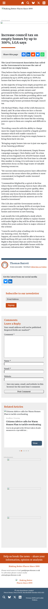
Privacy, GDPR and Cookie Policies (35, 599)
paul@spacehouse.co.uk (30, 570)
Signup (11, 305)
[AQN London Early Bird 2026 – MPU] (24, 530)
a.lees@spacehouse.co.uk (11, 575)
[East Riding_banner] (24, 24)
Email (7, 368)
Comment (9, 334)
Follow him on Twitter (39, 267)
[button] (19, 450)
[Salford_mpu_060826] (24, 472)
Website (7, 376)
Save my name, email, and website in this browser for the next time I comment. (25, 385)
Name (7, 361)
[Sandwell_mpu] (24, 501)
